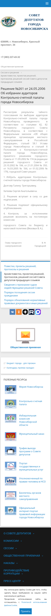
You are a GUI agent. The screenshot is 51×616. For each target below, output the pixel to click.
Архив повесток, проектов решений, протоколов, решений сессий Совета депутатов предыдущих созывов (24, 78)
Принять (25, 611)
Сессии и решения (10, 72)
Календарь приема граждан (20, 367)
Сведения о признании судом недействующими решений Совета (23, 286)
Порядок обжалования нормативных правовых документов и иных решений (26, 302)
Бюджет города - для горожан (21, 363)
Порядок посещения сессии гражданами (19, 294)
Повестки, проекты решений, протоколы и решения (20, 268)
